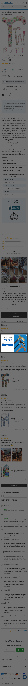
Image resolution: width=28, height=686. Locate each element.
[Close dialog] (26, 335)
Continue (7, 345)
